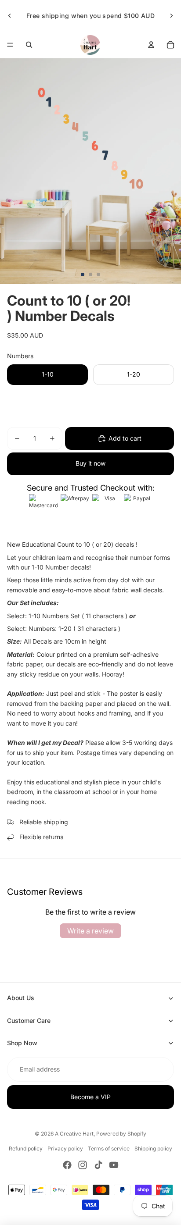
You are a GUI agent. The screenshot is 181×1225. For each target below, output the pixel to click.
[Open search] (29, 44)
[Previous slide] (9, 15)
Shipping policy (153, 1148)
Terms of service (109, 1148)
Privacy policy (65, 1148)
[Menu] (10, 45)
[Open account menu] (151, 44)
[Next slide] (171, 15)
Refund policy (26, 1148)
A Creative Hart (74, 1133)
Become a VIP (90, 1096)
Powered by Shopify (121, 1133)
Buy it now (90, 463)
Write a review (90, 930)
